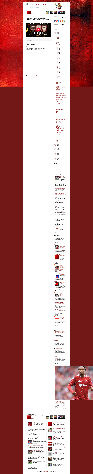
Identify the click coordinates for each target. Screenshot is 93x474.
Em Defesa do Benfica (58, 281)
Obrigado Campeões (59, 99)
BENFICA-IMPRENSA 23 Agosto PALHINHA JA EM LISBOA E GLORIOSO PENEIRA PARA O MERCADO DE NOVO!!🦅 (60, 268)
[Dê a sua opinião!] (28, 40)
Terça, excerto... (58, 125)
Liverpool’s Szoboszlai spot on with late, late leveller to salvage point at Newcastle (59, 350)
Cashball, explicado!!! (59, 108)
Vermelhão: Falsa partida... (36, 422)
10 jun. (58, 68)
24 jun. (58, 52)
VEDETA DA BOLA (58, 309)
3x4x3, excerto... (58, 121)
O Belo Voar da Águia (58, 316)
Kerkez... (57, 111)
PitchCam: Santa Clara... (60, 81)
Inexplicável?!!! (58, 82)
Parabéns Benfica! (59, 104)
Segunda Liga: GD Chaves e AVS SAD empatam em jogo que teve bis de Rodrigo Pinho (60, 358)
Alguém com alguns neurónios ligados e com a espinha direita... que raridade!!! (60, 194)
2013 (56, 155)
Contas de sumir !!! (57, 222)
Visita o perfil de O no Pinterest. (58, 27)
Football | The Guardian (58, 348)
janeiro (57, 142)
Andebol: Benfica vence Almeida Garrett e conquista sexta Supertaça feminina (62, 246)
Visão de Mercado (58, 330)
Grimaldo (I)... (58, 86)
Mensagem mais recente (30, 74)
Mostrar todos (64, 408)
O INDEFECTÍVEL (38, 4)
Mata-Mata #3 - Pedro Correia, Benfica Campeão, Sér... (60, 128)
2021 (56, 145)
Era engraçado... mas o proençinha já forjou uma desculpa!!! (37, 436)
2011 (56, 158)
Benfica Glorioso (57, 244)
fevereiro (57, 141)
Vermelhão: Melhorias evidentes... (37, 450)
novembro (57, 37)
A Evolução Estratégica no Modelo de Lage (59, 447)
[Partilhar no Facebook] (30, 40)
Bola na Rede (57, 356)
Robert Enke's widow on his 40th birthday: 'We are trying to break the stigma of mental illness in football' (59, 429)
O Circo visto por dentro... (56, 452)
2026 (56, 31)
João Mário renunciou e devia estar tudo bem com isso (60, 130)
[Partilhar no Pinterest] (31, 40)
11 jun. (58, 67)
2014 (56, 154)
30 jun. (58, 44)
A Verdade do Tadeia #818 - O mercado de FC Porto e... (60, 116)
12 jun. (58, 66)
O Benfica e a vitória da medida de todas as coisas (61, 98)
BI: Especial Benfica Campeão (60, 92)
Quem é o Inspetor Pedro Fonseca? (60, 110)
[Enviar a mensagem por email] (27, 40)
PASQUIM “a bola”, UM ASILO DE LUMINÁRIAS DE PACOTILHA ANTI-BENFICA (62, 294)
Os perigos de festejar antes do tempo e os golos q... (60, 120)
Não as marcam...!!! (57, 206)
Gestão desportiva (62, 274)
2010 (56, 159)
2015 (56, 153)
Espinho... (57, 112)
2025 (56, 32)
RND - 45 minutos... (59, 83)
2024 (56, 33)
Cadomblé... (58, 90)
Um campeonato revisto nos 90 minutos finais (60, 132)
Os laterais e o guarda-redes (59, 237)
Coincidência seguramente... (59, 211)
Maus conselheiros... (58, 200)
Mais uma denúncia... (56, 457)
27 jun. (58, 48)
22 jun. (58, 54)
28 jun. (58, 47)
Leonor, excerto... (58, 122)
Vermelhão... (58, 89)
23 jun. (58, 53)
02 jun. (58, 78)
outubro (57, 38)
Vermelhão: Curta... (62, 176)
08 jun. (58, 71)
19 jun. (58, 57)
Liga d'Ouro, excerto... (59, 126)
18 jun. (58, 58)
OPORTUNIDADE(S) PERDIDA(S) (59, 310)
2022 (56, 144)
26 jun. (58, 49)
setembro (57, 39)
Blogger (55, 471)
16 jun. (58, 61)
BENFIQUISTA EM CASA (59, 302)
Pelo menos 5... (30, 455)
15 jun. (58, 62)
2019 (56, 148)
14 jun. (58, 63)
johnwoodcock (45, 471)
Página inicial (40, 74)
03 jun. (58, 77)
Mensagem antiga (49, 74)
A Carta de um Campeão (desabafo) (60, 94)
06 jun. (58, 73)
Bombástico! (56, 228)
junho (57, 43)
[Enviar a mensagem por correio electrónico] (35, 38)
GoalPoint (56, 340)
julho (56, 42)
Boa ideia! (56, 182)
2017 (56, 150)
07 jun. (58, 72)
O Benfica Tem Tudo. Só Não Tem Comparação (62, 283)
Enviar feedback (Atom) (33, 75)
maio (56, 137)
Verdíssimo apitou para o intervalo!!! (60, 188)
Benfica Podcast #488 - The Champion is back (60, 114)
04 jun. (58, 76)
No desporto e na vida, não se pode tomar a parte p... (60, 106)
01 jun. (58, 80)
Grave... (33, 440)
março (57, 140)
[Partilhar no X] (29, 40)
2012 (56, 157)
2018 (56, 149)
